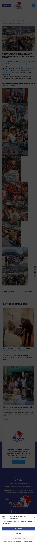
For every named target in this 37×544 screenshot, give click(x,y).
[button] (34, 517)
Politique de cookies (9, 542)
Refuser (18, 533)
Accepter (18, 528)
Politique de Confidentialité (24, 542)
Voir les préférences (18, 538)
